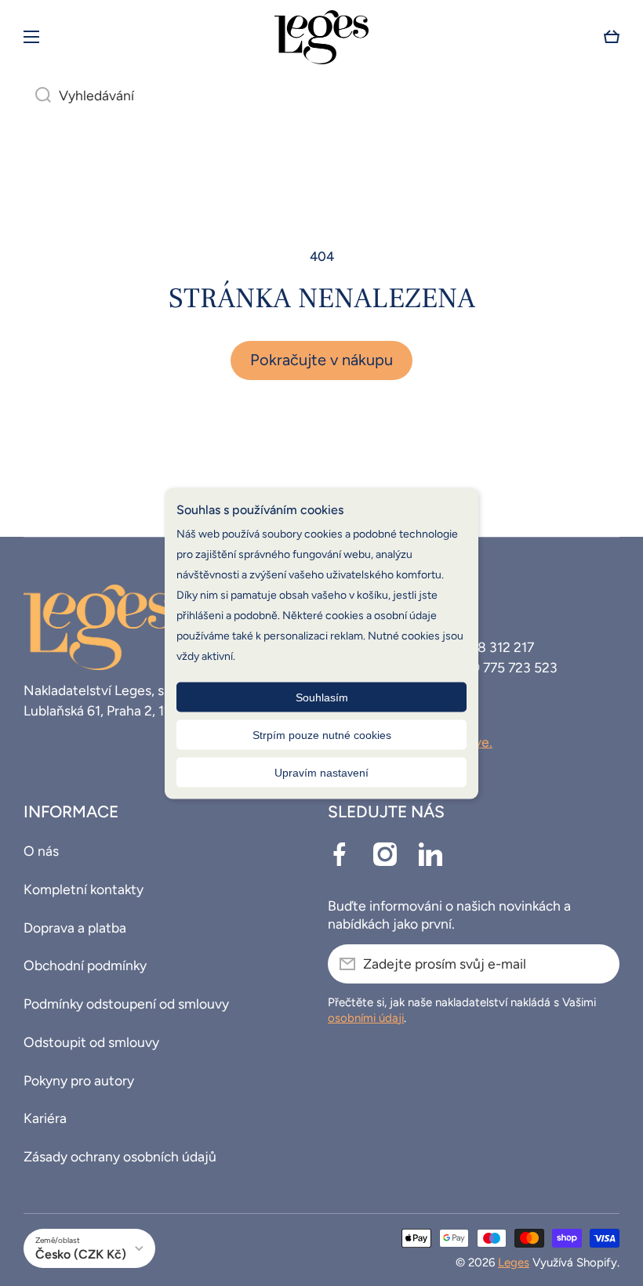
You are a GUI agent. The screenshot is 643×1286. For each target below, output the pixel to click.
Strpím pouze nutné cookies (321, 734)
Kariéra (45, 1118)
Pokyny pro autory (79, 1080)
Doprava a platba (75, 927)
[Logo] (321, 37)
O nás (41, 850)
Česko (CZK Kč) (80, 1254)
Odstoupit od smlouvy (91, 1042)
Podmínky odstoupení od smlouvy (126, 1003)
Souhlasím (322, 696)
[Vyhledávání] (37, 95)
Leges (513, 1262)
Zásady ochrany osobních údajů (120, 1156)
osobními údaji (366, 1018)
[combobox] (321, 95)
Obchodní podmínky (85, 965)
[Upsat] (599, 964)
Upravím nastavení (321, 772)
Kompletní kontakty (83, 889)
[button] (611, 37)
